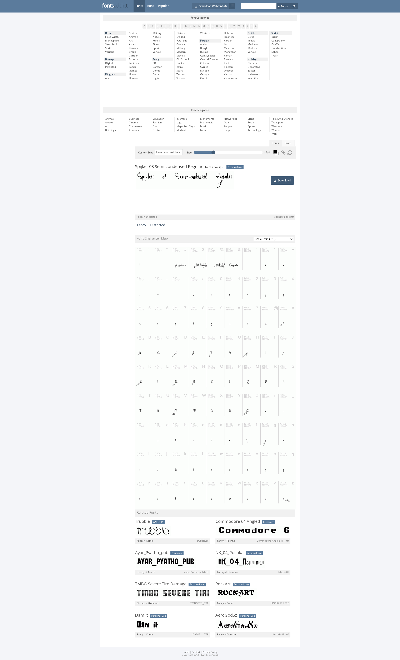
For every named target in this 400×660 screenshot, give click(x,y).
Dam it (141, 615)
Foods (132, 66)
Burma (204, 51)
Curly (156, 74)
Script (274, 33)
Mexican (229, 48)
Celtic (251, 36)
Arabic (204, 44)
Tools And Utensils (282, 118)
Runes (156, 40)
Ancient (133, 33)
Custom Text (145, 152)
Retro (179, 66)
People (228, 126)
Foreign (204, 40)
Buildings (110, 130)
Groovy (180, 44)
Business (134, 118)
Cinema (133, 122)
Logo (179, 122)
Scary (179, 70)
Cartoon (133, 55)
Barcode (134, 48)
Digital (109, 63)
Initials (251, 40)
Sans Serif (111, 44)
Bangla (204, 48)
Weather (276, 130)
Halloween (254, 74)
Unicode (229, 70)
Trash (274, 55)
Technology (254, 130)
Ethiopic (204, 70)
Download (284, 180)
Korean (228, 40)
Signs (156, 44)
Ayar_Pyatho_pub (151, 552)
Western (205, 33)
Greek (203, 78)
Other (227, 122)
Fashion (157, 122)
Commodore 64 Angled (237, 521)
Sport (156, 48)
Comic (156, 70)
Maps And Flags (185, 126)
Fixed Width (112, 36)
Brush (274, 36)
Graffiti (275, 44)
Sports (251, 126)
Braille (132, 51)
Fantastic (134, 63)
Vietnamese (231, 78)
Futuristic (181, 40)
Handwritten (278, 48)
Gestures (158, 130)
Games (133, 70)
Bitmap (109, 59)
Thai (226, 63)
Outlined (181, 63)
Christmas (254, 63)
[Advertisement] (200, 95)
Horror (133, 74)
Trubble (142, 521)
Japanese (229, 36)
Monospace (112, 40)
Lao (226, 44)
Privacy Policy (209, 652)
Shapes (228, 130)
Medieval (253, 44)
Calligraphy (278, 40)
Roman (228, 55)
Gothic (251, 33)
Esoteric (133, 59)
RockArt (223, 583)
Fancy (156, 59)
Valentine (253, 78)
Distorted (181, 33)
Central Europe (209, 59)
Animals (133, 36)
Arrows (109, 122)
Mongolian (230, 51)
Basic (108, 33)
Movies (180, 55)
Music (203, 126)
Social (251, 122)
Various (109, 51)
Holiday (252, 59)
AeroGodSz (226, 615)
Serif (108, 48)
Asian (132, 44)
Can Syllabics (207, 55)
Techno (180, 74)
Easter (251, 70)
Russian (228, 59)
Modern (181, 51)
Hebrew (228, 33)
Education (158, 118)
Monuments (207, 118)
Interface (181, 118)
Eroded (180, 36)
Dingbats (110, 74)
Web (274, 133)
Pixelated (110, 66)
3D (154, 63)
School (275, 51)
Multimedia (206, 122)
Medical (181, 130)
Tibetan (228, 66)
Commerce (135, 126)
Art (130, 40)
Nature (157, 36)
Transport (277, 122)
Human (133, 78)
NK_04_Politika (229, 552)
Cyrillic (204, 66)
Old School (182, 59)
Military (157, 33)
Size (189, 152)
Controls (134, 130)
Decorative (254, 66)
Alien (108, 78)
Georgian (205, 74)
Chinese (205, 63)
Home (186, 652)
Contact (196, 652)
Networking (230, 118)
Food (155, 126)
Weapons (276, 126)
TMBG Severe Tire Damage (160, 583)
